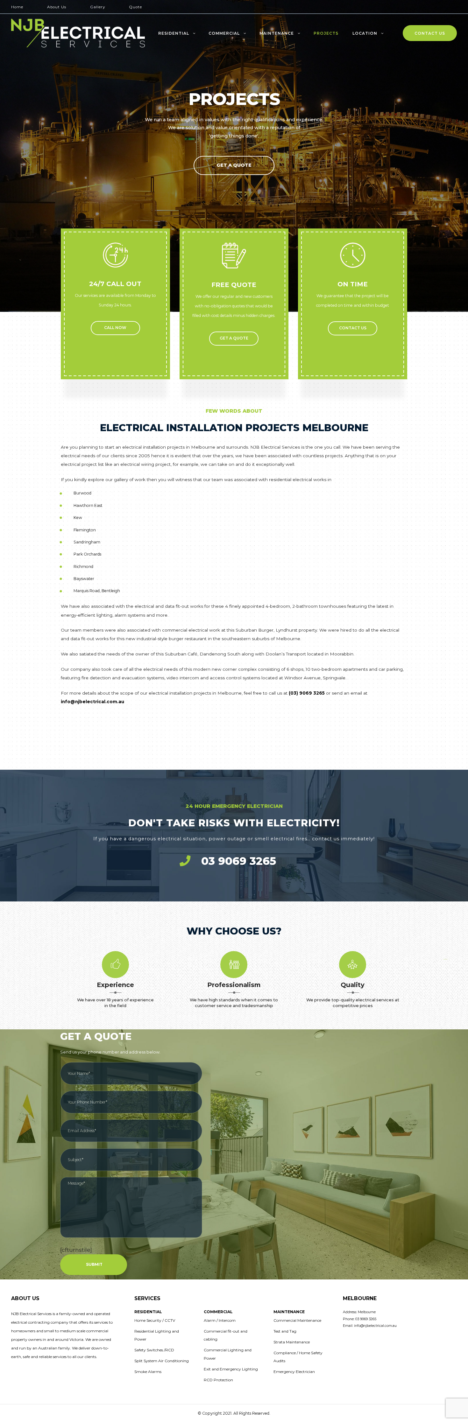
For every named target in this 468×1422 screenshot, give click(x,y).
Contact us (352, 328)
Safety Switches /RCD (154, 1350)
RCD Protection (218, 1379)
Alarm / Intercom (220, 1320)
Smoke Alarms (147, 1371)
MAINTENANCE (276, 33)
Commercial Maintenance (297, 1320)
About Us (56, 7)
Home (17, 7)
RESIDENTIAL (173, 33)
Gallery (97, 7)
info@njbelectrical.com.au (92, 701)
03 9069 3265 (238, 861)
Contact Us (430, 33)
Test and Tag (284, 1331)
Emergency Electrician (294, 1371)
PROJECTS (326, 33)
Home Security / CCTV (154, 1320)
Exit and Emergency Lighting (231, 1369)
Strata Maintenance (291, 1342)
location (364, 33)
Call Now (115, 328)
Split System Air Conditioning (161, 1360)
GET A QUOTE (234, 338)
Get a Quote (234, 165)
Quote (135, 7)
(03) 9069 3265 (307, 693)
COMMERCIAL (224, 33)
